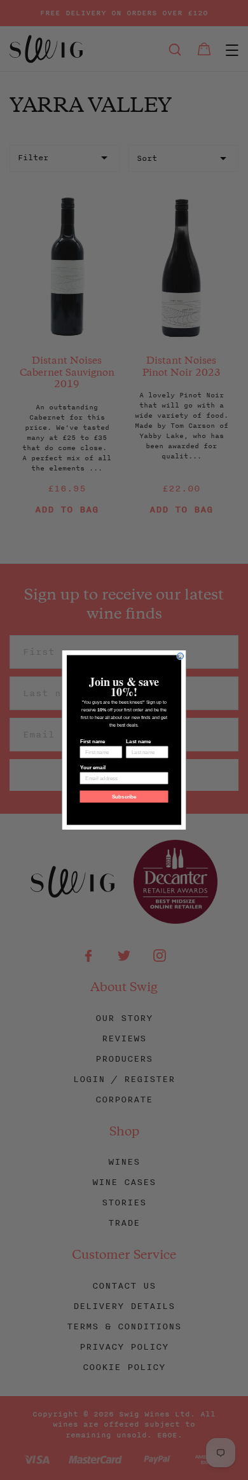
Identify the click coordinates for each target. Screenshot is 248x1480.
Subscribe (124, 797)
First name (93, 741)
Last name (138, 741)
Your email (93, 768)
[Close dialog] (180, 656)
